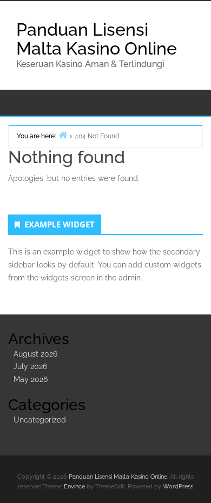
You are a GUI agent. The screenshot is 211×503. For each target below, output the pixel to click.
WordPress (178, 486)
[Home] (62, 134)
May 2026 (31, 379)
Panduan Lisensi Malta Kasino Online (96, 38)
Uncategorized (40, 419)
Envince (74, 486)
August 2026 (35, 354)
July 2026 (30, 366)
